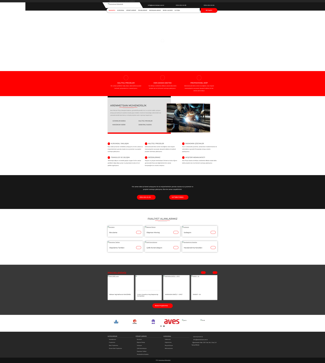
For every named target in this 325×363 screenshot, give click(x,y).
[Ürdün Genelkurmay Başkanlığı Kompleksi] (149, 282)
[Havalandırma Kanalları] (189, 242)
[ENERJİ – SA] (204, 282)
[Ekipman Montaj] (150, 227)
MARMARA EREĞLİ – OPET (174, 294)
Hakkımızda (168, 339)
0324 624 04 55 (145, 197)
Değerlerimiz (168, 342)
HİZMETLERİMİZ (131, 10)
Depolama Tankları (116, 248)
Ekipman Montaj (153, 232)
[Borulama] (111, 227)
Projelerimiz (112, 342)
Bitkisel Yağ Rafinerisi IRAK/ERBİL (120, 294)
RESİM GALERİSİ (168, 10)
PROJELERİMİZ (142, 10)
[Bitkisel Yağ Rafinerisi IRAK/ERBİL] (121, 282)
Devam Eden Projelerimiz (115, 348)
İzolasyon (187, 232)
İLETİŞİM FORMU (177, 197)
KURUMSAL (120, 10)
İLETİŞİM (177, 10)
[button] (161, 326)
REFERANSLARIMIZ (155, 10)
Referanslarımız (169, 348)
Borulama (113, 232)
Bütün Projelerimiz (161, 305)
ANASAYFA (112, 10)
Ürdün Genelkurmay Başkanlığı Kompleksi (147, 295)
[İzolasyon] (185, 227)
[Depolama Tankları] (114, 242)
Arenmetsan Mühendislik (164, 360)
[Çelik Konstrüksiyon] (151, 242)
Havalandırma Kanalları (193, 248)
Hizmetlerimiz (112, 339)
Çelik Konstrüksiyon (154, 248)
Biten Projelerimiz (113, 345)
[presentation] (203, 272)
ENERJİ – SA (197, 294)
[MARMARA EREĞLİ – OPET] (176, 282)
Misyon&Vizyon (169, 345)
